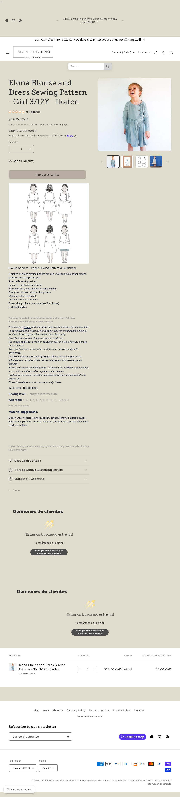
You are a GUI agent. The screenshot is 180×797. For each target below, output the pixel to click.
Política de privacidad (116, 780)
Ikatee (27, 327)
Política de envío (163, 780)
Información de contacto (159, 784)
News (45, 710)
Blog (36, 710)
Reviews (139, 710)
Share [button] (16, 490)
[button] (7, 52)
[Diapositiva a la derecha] (167, 162)
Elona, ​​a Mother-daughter (38, 341)
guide (26, 405)
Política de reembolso (91, 780)
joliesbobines (30, 387)
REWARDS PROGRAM (90, 716)
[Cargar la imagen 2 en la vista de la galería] (127, 161)
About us (58, 710)
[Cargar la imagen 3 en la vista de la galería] (141, 161)
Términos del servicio (140, 780)
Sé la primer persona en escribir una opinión (49, 552)
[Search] (108, 66)
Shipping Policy (76, 710)
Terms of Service (99, 710)
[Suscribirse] (68, 736)
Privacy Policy (121, 710)
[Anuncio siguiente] (122, 20)
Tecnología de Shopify (66, 780)
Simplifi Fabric (47, 780)
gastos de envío (21, 124)
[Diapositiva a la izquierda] (102, 162)
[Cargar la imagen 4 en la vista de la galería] (156, 161)
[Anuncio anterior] (57, 20)
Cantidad (13, 142)
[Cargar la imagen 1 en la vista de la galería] (113, 161)
